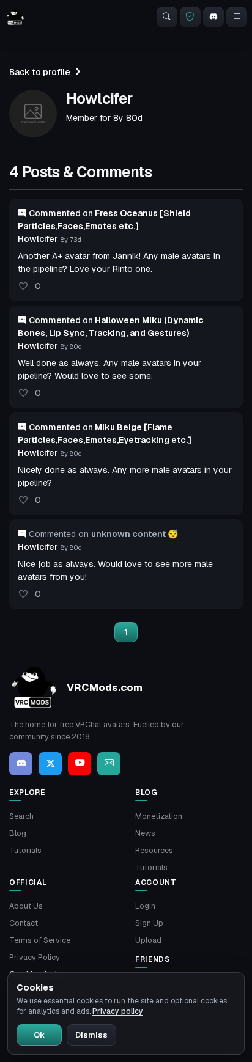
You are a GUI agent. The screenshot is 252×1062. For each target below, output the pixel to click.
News (145, 833)
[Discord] (213, 17)
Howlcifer (38, 238)
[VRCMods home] (15, 17)
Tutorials (25, 850)
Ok (39, 1035)
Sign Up (149, 923)
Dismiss (91, 1035)
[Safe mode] (190, 17)
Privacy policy (117, 1011)
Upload (148, 940)
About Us (26, 906)
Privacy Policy (34, 957)
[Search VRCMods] (167, 17)
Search (21, 816)
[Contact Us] (108, 763)
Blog (17, 833)
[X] (50, 763)
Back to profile (39, 72)
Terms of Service (39, 940)
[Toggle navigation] (236, 17)
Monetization (158, 816)
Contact (23, 923)
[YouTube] (79, 763)
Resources (154, 850)
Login (145, 906)
